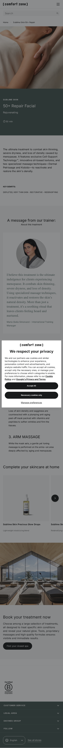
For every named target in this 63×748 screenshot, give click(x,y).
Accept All (31, 386)
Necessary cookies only (31, 395)
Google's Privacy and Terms (31, 379)
